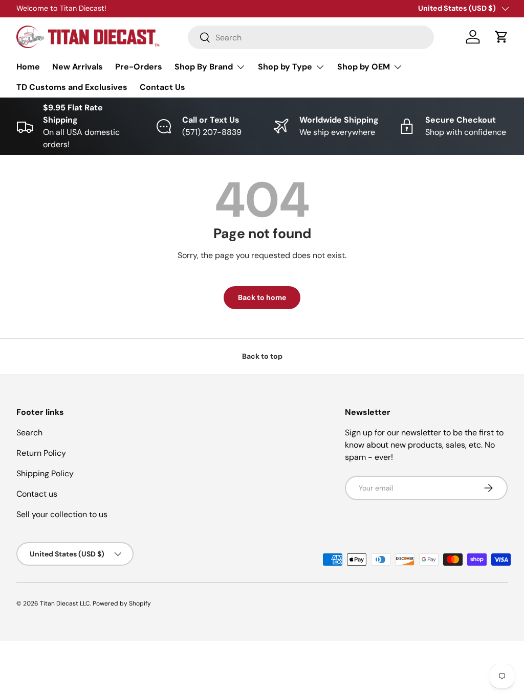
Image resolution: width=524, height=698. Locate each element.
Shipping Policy (45, 473)
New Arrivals (77, 66)
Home (28, 66)
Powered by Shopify (122, 603)
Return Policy (41, 453)
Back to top (262, 356)
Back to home (262, 297)
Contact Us (162, 87)
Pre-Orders (138, 66)
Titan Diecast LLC (65, 603)
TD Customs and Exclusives (71, 87)
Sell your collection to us (61, 514)
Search (29, 432)
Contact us (36, 493)
